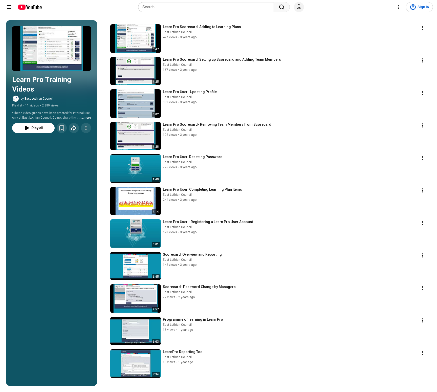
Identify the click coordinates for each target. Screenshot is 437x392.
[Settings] (399, 7)
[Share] (74, 128)
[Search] (282, 7)
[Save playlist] (62, 128)
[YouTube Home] (29, 7)
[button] (51, 48)
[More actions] (86, 128)
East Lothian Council (177, 32)
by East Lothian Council (37, 98)
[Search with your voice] (299, 7)
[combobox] (207, 7)
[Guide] (9, 7)
